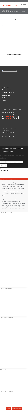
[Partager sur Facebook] (4, 59)
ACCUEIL (5, 1)
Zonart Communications (18, 148)
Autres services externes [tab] (6, 317)
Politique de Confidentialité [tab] (6, 391)
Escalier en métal (6, 95)
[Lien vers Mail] (25, 150)
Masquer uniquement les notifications (14, 162)
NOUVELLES (11, 1)
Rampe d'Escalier (6, 89)
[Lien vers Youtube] (23, 150)
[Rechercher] (20, 5)
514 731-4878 (9, 119)
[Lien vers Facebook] (18, 150)
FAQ (16, 1)
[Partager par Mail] (24, 59)
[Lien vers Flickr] (20, 150)
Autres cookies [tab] (3, 369)
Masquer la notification (17, 408)
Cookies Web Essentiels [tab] (6, 212)
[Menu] (24, 5)
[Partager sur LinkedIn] (20, 59)
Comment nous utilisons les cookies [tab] (9, 179)
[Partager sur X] (8, 59)
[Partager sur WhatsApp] (12, 59)
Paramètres (3, 165)
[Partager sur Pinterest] (16, 59)
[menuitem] (20, 5)
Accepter (3, 162)
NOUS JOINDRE (21, 1)
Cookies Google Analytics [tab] (6, 288)
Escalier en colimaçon (7, 98)
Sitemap (4, 100)
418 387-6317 (9, 117)
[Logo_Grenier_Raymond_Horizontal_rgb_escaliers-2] (11, 5)
